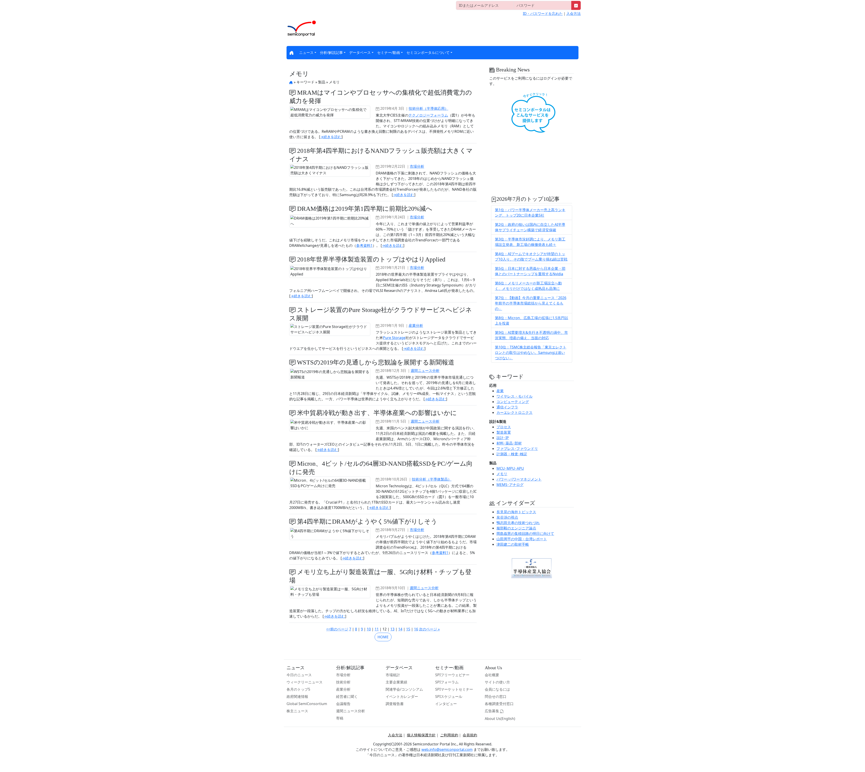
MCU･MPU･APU (510, 468)
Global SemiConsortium (307, 703)
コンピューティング (512, 401)
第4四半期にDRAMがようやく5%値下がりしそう (366, 521)
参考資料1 (364, 245)
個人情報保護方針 (421, 735)
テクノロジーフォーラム (428, 115)
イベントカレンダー (402, 696)
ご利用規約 (449, 735)
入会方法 (573, 13)
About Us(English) (500, 718)
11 (377, 629)
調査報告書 (395, 703)
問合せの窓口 (495, 696)
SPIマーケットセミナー (454, 689)
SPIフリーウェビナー (452, 674)
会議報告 (343, 703)
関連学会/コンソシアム (404, 689)
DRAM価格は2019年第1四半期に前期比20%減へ (364, 208)
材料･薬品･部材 (509, 443)
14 (400, 629)
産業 (500, 390)
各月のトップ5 (298, 689)
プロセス (503, 426)
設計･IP (502, 437)
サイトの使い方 (497, 682)
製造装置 (503, 432)
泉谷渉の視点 (507, 517)
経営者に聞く (347, 696)
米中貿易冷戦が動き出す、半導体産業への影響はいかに (376, 412)
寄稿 (339, 718)
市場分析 (417, 166)
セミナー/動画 (388, 52)
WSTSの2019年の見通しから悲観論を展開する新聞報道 (375, 362)
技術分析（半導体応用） (428, 108)
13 (392, 629)
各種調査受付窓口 (499, 703)
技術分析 (343, 682)
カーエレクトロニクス (514, 412)
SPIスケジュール (448, 696)
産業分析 (416, 325)
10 (369, 629)
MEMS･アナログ (510, 484)
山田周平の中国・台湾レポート (521, 538)
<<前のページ (337, 629)
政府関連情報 (297, 696)
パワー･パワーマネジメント (519, 479)
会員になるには (497, 689)
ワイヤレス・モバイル (514, 396)
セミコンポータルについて (428, 52)
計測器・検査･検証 (511, 453)
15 (408, 629)
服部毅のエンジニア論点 (516, 528)
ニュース (306, 52)
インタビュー (446, 703)
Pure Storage (394, 337)
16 (416, 629)
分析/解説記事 (331, 52)
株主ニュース (297, 710)
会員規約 (470, 735)
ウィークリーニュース (305, 682)
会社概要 (492, 674)
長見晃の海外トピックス (516, 511)
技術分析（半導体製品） (431, 479)
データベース (360, 52)
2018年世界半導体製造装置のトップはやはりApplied (370, 259)
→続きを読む (330, 136)
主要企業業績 (396, 682)
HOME (383, 637)
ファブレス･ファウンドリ (517, 448)
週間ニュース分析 (425, 370)
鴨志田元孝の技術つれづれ (518, 522)
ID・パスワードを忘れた (543, 13)
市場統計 (393, 674)
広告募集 (492, 710)
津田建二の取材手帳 (512, 544)
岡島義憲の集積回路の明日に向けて (525, 533)
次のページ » (429, 629)
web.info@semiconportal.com (447, 749)
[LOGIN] (576, 5)
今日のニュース (299, 674)
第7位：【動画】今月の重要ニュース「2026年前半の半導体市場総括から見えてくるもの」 (530, 303)
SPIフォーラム (447, 682)
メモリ (501, 473)
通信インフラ (507, 407)
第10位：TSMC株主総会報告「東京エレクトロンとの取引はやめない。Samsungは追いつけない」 (530, 352)
